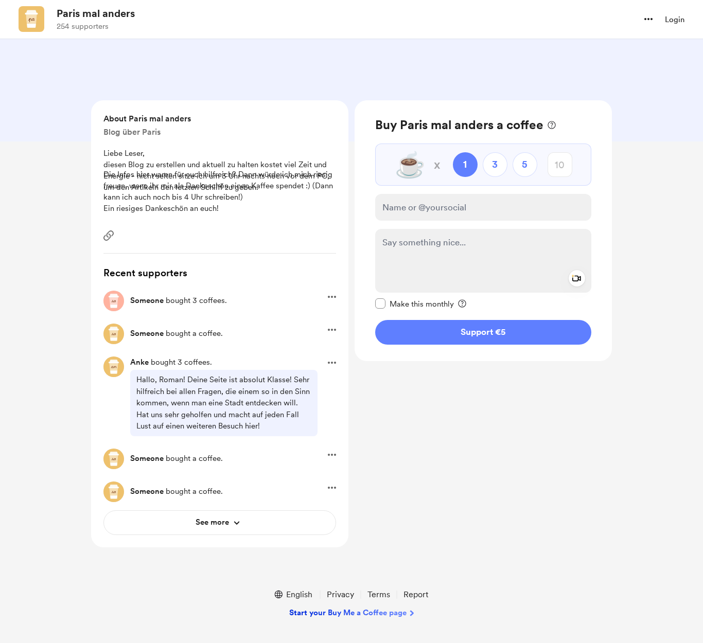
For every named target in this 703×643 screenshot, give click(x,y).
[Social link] (108, 235)
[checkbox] (414, 303)
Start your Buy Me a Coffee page (348, 612)
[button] (648, 19)
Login (674, 19)
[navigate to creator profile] (31, 19)
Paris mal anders (96, 13)
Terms (378, 594)
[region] (483, 230)
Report (415, 594)
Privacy (340, 594)
